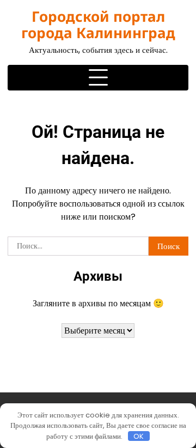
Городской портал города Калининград (98, 25)
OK (138, 436)
